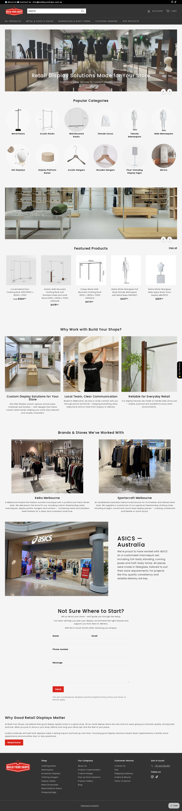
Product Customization (89, 770)
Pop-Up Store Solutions (89, 777)
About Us (12, 2)
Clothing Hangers (106, 21)
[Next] (169, 91)
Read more (14, 742)
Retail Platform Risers (51, 788)
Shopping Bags (48, 792)
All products (13, 21)
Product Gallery (85, 781)
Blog (80, 785)
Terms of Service (122, 781)
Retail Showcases (49, 785)
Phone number (60, 649)
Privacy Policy (107, 697)
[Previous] (163, 91)
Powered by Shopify (90, 805)
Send (58, 689)
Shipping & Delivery (124, 773)
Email (94, 636)
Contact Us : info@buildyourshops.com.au (41, 2)
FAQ (116, 770)
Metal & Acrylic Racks (40, 21)
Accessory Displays (50, 773)
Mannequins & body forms (74, 21)
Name (56, 636)
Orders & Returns (123, 777)
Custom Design (85, 773)
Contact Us (120, 766)
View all (173, 248)
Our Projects (131, 21)
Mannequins (47, 770)
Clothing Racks (48, 766)
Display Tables (48, 781)
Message (57, 662)
